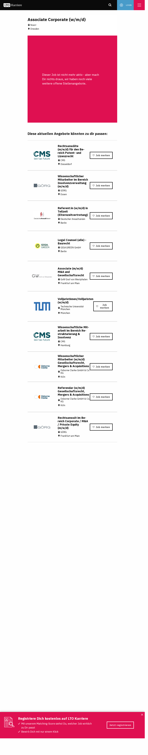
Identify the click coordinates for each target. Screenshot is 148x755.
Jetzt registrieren (120, 725)
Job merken (103, 155)
